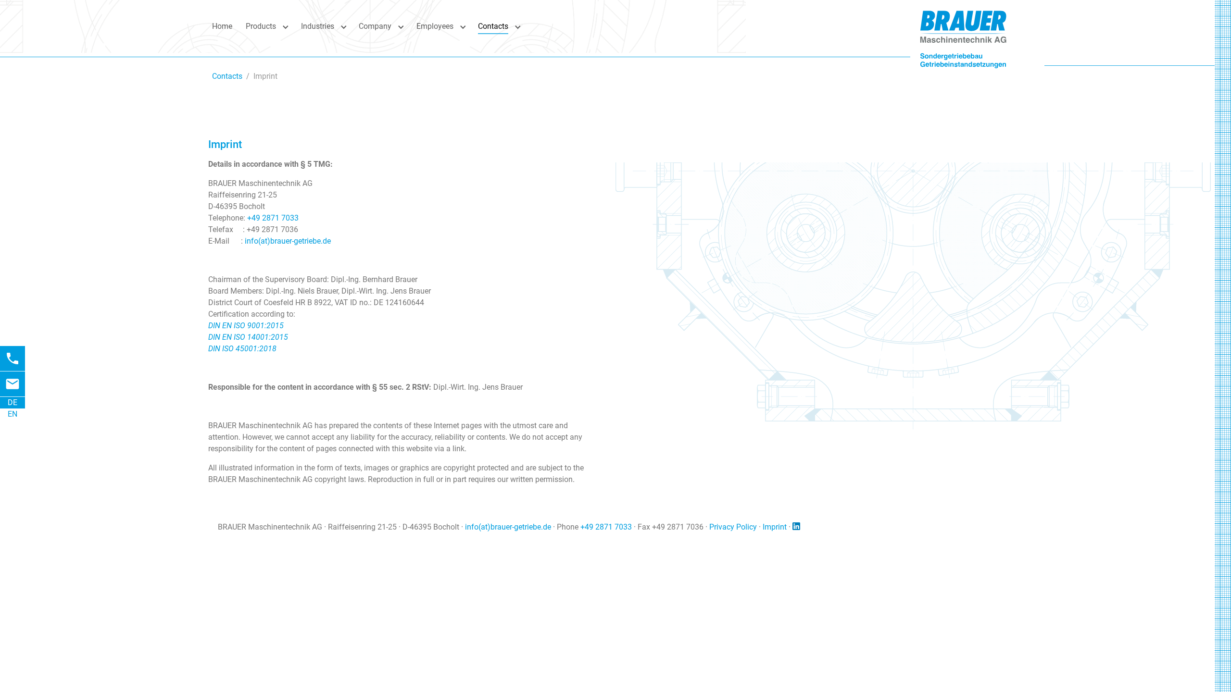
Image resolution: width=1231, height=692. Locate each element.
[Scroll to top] (1202, 663)
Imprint (775, 526)
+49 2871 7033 (273, 217)
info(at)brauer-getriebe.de (288, 241)
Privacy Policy (733, 526)
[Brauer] (963, 26)
